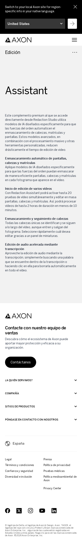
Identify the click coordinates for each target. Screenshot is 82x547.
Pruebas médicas (54, 471)
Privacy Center (52, 488)
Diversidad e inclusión (18, 476)
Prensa (48, 459)
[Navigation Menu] (74, 40)
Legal (8, 459)
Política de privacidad (57, 465)
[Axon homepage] (18, 40)
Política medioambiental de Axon (60, 478)
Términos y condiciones (19, 465)
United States (18, 24)
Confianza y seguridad (19, 471)
